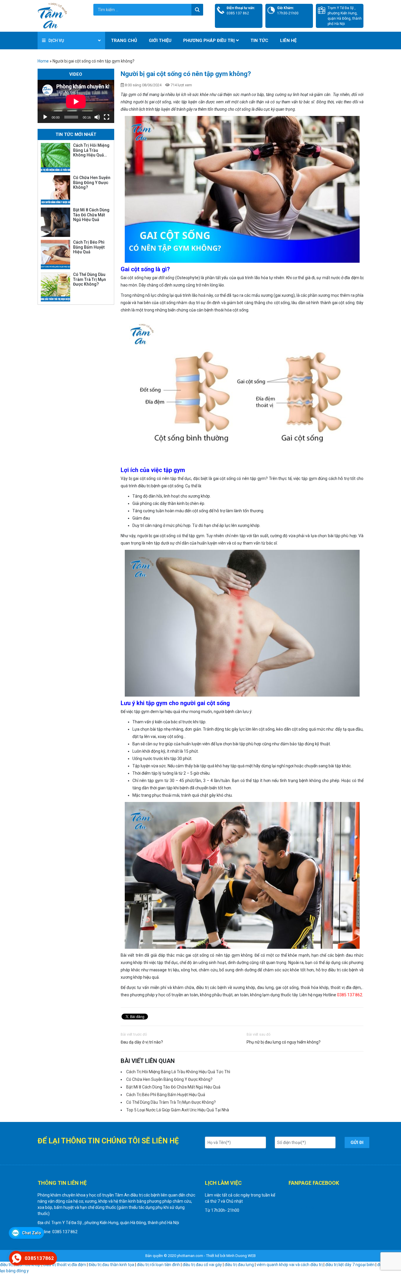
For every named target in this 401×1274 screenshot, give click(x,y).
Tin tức (259, 40)
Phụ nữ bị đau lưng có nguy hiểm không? (284, 1042)
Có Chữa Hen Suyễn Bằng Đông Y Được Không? (169, 1079)
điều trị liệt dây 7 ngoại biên (350, 1264)
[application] (76, 101)
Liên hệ (288, 40)
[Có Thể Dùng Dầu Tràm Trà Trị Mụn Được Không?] (55, 286)
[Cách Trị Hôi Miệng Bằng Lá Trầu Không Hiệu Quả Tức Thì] (55, 157)
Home (43, 61)
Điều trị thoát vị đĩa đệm (64, 1264)
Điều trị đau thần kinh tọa (111, 1264)
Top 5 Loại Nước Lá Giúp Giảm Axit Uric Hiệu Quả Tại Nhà (177, 1110)
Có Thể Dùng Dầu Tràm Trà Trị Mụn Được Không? (171, 1102)
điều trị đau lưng (239, 1264)
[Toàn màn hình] (106, 117)
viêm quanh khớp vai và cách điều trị (290, 1264)
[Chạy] (45, 117)
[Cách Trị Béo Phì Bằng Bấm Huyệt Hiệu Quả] (55, 254)
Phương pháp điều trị (209, 40)
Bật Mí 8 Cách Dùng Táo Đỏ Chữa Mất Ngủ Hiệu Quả (173, 1087)
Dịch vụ (56, 40)
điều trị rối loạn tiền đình (158, 1264)
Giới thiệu (160, 40)
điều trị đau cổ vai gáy (202, 1264)
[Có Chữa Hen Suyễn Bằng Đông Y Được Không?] (55, 190)
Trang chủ (124, 40)
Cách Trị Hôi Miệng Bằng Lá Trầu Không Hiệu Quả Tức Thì (178, 1071)
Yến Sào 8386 (301, 1207)
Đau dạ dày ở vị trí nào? (142, 1042)
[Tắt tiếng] (97, 117)
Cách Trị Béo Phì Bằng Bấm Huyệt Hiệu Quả (165, 1094)
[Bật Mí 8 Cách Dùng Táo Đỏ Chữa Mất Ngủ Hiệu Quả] (55, 222)
